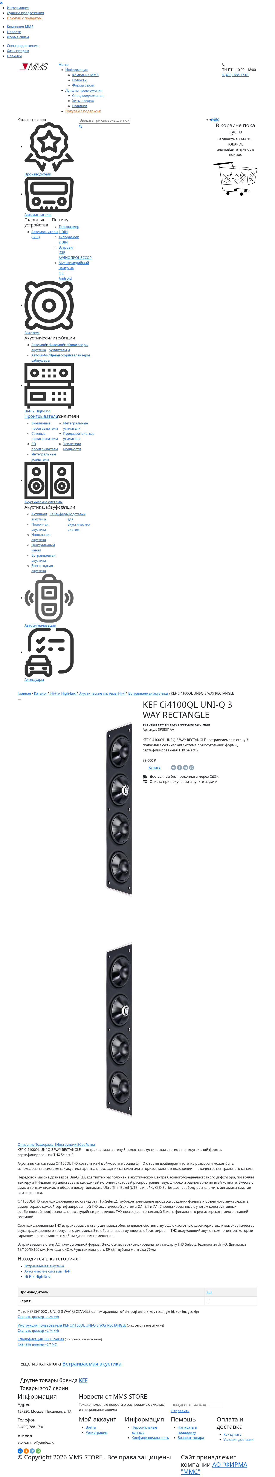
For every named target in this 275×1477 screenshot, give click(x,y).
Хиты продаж (18, 50)
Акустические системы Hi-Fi (102, 693)
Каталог (40, 693)
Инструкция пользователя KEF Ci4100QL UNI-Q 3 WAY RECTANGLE (72, 1325)
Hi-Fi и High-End (63, 693)
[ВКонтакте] (173, 767)
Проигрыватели (41, 416)
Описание (26, 1144)
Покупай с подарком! (24, 18)
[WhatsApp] (191, 767)
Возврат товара (191, 1437)
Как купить (232, 1434)
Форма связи (18, 37)
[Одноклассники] (179, 767)
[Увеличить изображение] (19, 699)
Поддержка (45, 1144)
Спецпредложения (22, 45)
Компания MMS (20, 26)
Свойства (87, 1144)
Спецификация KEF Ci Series (41, 1339)
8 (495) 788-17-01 (235, 75)
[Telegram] (185, 767)
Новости (14, 31)
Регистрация (96, 1432)
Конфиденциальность (150, 1437)
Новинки (14, 56)
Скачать (38, 1316)
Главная (24, 693)
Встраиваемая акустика (148, 693)
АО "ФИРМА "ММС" (214, 1468)
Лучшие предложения (25, 13)
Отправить (180, 1411)
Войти (91, 1427)
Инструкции (67, 1144)
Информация (18, 7)
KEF (209, 1292)
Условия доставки (238, 1439)
